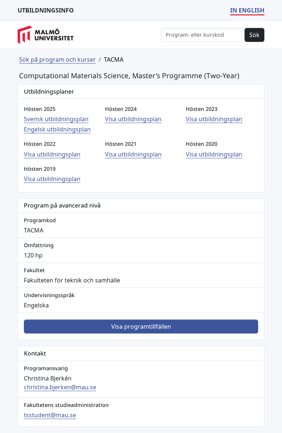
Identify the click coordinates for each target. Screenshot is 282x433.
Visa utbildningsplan (133, 119)
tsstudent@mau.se (50, 415)
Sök (254, 35)
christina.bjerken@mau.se (60, 387)
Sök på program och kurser (57, 59)
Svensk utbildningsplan (56, 119)
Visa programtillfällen (141, 326)
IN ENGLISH (247, 10)
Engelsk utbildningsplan (57, 129)
